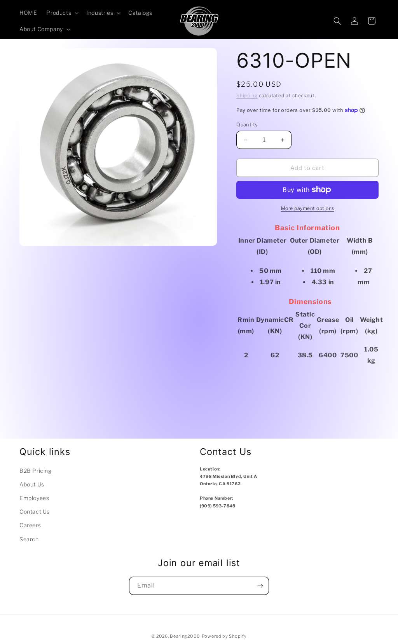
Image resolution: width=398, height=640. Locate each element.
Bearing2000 (185, 636)
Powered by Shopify (224, 636)
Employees (34, 498)
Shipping (247, 95)
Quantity (247, 124)
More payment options (307, 208)
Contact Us (34, 511)
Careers (30, 525)
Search (29, 539)
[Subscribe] (260, 586)
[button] (62, 13)
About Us (31, 484)
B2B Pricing (35, 470)
